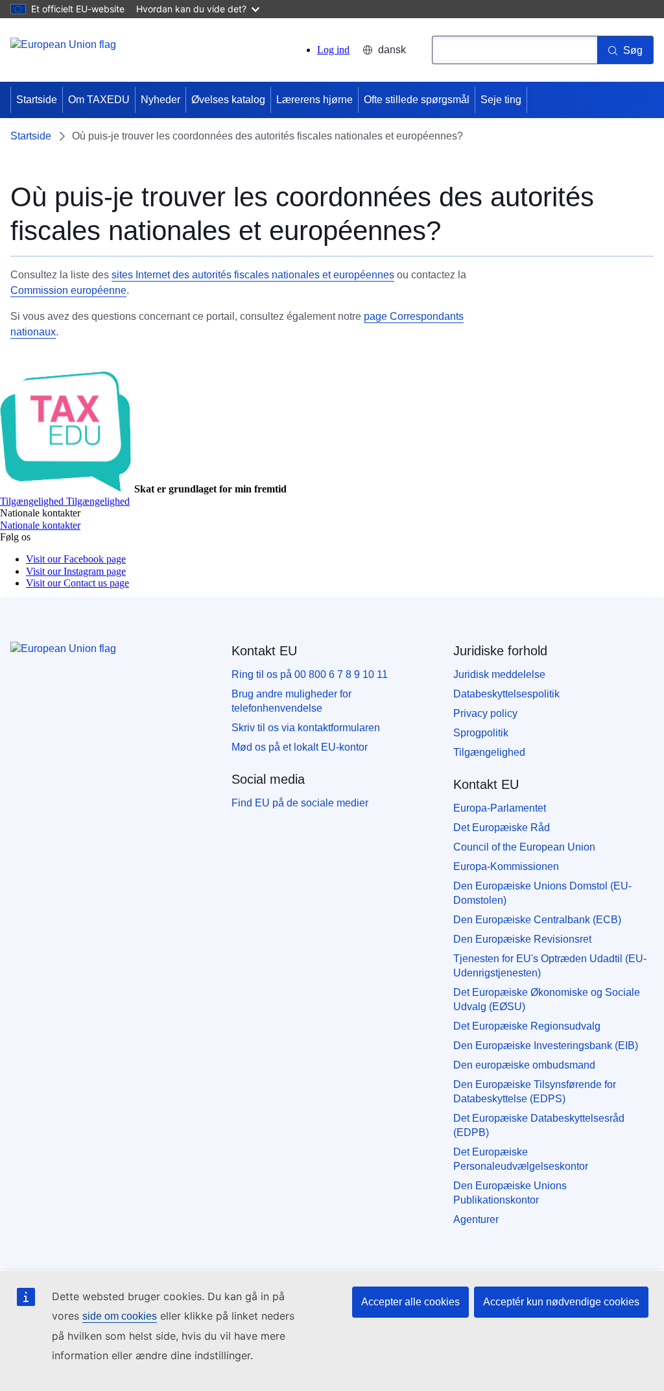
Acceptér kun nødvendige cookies (561, 1301)
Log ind (333, 49)
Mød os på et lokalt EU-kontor (299, 747)
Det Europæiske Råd (501, 827)
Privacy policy (485, 713)
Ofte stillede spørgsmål (416, 99)
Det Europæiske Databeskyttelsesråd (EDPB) (538, 1125)
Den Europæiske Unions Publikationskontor (510, 1192)
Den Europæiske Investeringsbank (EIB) (545, 1045)
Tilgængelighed (489, 752)
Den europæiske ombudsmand (524, 1064)
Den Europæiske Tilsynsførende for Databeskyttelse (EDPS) (534, 1091)
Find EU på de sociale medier (299, 802)
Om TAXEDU (99, 99)
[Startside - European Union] (63, 52)
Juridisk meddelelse (499, 674)
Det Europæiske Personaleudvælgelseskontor (520, 1159)
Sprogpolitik (480, 732)
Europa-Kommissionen (506, 866)
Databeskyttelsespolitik (506, 693)
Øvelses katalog (228, 99)
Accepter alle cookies (410, 1301)
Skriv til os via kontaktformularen (305, 727)
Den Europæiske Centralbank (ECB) (537, 919)
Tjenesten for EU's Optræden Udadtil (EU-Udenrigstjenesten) (549, 965)
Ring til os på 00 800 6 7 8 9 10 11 (309, 674)
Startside (36, 99)
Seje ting (500, 99)
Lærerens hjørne (314, 99)
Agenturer (476, 1219)
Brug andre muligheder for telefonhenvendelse (291, 701)
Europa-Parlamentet (499, 808)
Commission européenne (68, 290)
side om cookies (119, 1316)
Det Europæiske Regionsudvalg (526, 1026)
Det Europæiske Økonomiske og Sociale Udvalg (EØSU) (546, 999)
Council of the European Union (524, 847)
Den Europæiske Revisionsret (522, 939)
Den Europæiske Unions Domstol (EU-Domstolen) (542, 893)
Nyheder (160, 99)
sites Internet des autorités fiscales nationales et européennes (253, 274)
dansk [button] (392, 49)
